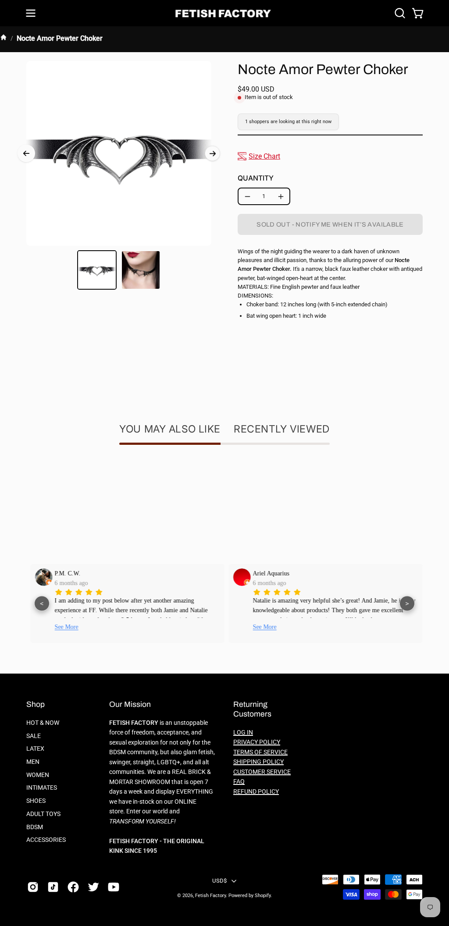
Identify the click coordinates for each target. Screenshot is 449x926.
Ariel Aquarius (269, 573)
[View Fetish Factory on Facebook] (73, 887)
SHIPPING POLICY (258, 762)
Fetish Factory (210, 895)
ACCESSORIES (46, 840)
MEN (32, 762)
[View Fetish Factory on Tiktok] (53, 887)
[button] (399, 13)
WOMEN (37, 775)
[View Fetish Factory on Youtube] (113, 887)
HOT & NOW (42, 723)
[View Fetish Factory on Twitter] (93, 887)
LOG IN (243, 732)
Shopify (263, 895)
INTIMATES (41, 787)
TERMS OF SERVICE (260, 752)
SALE (33, 736)
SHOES (36, 801)
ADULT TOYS (43, 814)
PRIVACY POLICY (256, 742)
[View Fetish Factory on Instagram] (32, 887)
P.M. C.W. (65, 573)
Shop (35, 704)
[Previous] (26, 153)
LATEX (35, 748)
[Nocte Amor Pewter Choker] (97, 270)
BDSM (34, 826)
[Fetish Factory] (224, 13)
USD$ (219, 880)
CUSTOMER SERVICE (262, 772)
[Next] (212, 153)
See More (64, 627)
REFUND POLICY (256, 791)
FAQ (239, 781)
